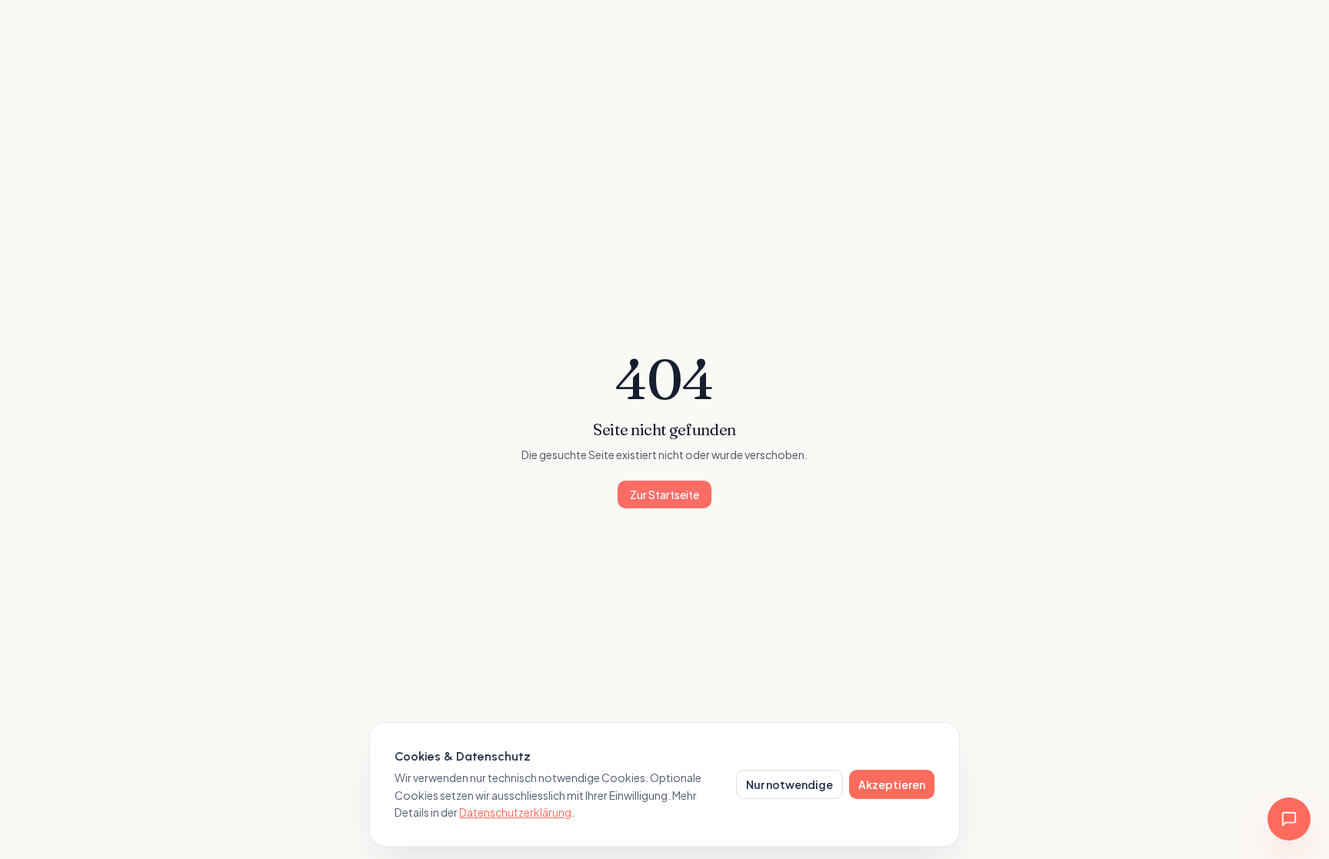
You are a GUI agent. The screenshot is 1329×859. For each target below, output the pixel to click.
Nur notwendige (789, 784)
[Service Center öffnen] (1289, 819)
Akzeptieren (891, 784)
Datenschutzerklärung (515, 812)
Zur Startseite (664, 494)
